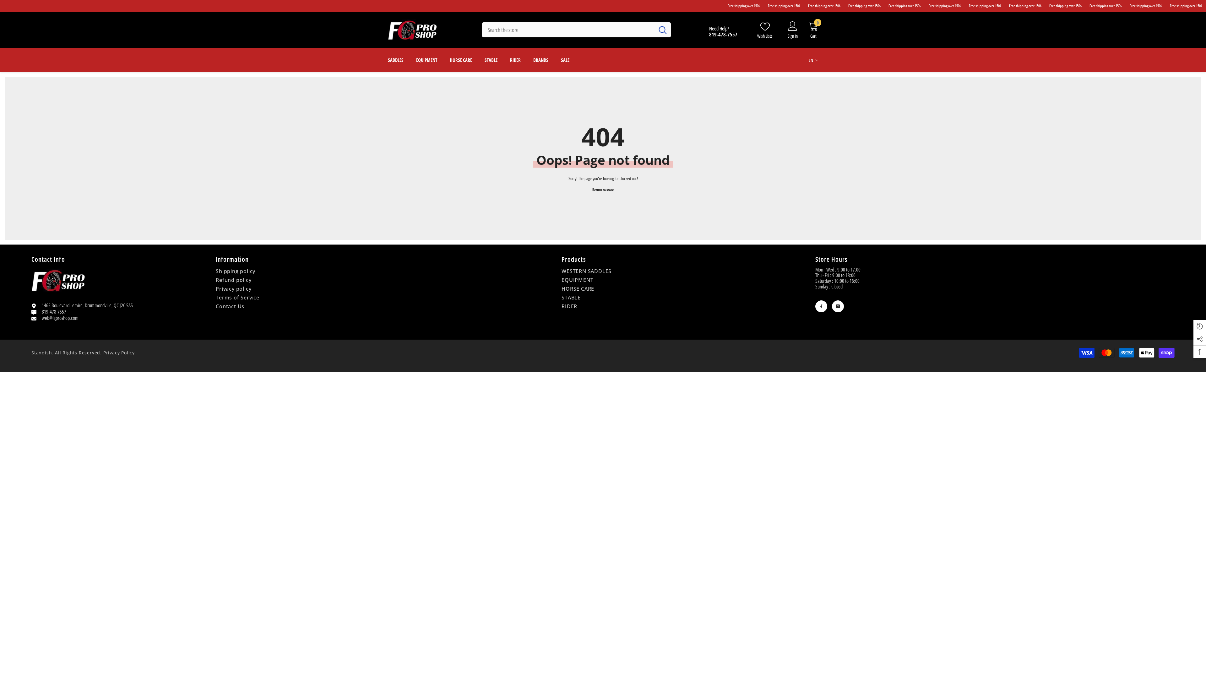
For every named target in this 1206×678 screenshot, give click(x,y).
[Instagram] (838, 306)
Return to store (603, 189)
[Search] (576, 29)
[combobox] (568, 29)
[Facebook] (821, 306)
